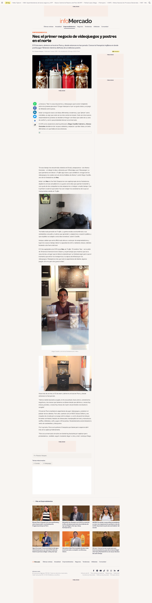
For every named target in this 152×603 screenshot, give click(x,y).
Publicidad (116, 573)
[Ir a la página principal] (76, 21)
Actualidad (58, 26)
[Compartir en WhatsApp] (35, 104)
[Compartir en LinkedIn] (35, 112)
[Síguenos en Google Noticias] (35, 120)
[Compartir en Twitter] (35, 116)
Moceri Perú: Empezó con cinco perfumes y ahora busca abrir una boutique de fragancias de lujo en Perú (45, 524)
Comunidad (104, 26)
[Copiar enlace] (35, 125)
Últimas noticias (48, 26)
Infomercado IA (85, 573)
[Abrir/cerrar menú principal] (2, 3)
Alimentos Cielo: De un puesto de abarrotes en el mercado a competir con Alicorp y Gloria (75, 550)
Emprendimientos (69, 26)
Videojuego (47, 463)
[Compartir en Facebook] (35, 108)
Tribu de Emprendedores (97, 573)
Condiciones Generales (88, 575)
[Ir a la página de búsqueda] (149, 3)
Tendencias (88, 26)
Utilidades (97, 26)
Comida (37, 463)
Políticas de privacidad (103, 575)
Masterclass (109, 573)
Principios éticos (114, 575)
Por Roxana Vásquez (37, 51)
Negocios (80, 26)
